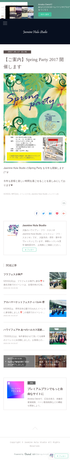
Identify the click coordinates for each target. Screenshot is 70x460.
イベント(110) (25, 194)
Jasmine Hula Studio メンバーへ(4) (45, 194)
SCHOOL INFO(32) (11, 194)
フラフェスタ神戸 (13, 274)
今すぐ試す (45, 14)
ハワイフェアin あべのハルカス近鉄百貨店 (26, 329)
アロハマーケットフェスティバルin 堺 (24, 302)
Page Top (35, 429)
